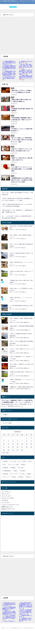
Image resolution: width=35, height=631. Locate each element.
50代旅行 (6, 461)
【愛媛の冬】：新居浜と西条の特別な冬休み (21, 386)
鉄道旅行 (23, 470)
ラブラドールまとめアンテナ (10, 504)
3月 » (7, 452)
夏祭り (16, 470)
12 (13, 444)
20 (17, 447)
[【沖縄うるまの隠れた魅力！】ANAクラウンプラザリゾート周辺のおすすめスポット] (4, 273)
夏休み (23, 464)
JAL (5, 464)
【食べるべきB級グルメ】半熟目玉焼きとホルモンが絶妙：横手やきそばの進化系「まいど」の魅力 (21, 139)
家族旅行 (14, 467)
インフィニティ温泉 (13, 464)
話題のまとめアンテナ (8, 508)
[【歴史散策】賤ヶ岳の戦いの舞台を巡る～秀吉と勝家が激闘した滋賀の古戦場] (4, 281)
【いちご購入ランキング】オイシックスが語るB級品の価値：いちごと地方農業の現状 (21, 168)
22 (26, 447)
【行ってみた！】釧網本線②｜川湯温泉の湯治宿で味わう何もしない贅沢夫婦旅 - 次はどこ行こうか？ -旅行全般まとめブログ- (17, 404)
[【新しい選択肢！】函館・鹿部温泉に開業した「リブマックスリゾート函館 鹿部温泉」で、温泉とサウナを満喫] (4, 237)
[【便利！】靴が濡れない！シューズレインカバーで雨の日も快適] (4, 299)
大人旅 (22, 473)
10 (4, 444)
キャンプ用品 (22, 461)
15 (26, 444)
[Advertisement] (17, 34)
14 (22, 444)
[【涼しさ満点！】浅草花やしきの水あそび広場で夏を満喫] (5, 366)
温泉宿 (14, 477)
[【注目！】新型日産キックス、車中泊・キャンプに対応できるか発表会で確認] (5, 358)
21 (22, 447)
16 (31, 444)
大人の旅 (21, 467)
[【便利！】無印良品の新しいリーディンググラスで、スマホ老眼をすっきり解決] (4, 264)
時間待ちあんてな (7, 506)
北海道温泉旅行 (7, 470)
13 (17, 444)
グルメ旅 (14, 461)
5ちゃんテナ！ (6, 493)
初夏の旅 (6, 467)
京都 (30, 461)
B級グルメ (29, 477)
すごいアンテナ (6, 496)
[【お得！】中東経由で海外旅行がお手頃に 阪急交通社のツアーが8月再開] (4, 255)
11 (8, 444)
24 (4, 450)
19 (13, 447)
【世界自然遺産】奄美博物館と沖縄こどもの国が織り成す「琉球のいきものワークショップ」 (21, 119)
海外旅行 (21, 477)
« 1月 (3, 452)
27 (17, 450)
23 (31, 447)
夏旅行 (29, 473)
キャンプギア (15, 473)
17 (4, 447)
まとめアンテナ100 (7, 498)
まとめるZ (5, 500)
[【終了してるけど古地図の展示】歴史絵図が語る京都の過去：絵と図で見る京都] (4, 246)
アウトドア (6, 477)
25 (8, 450)
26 (13, 450)
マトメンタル (6, 502)
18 (8, 447)
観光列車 (6, 473)
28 (22, 450)
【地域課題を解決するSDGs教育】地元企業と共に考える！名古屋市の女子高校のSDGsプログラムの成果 (21, 180)
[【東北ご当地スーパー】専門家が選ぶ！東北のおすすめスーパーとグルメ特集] (4, 291)
